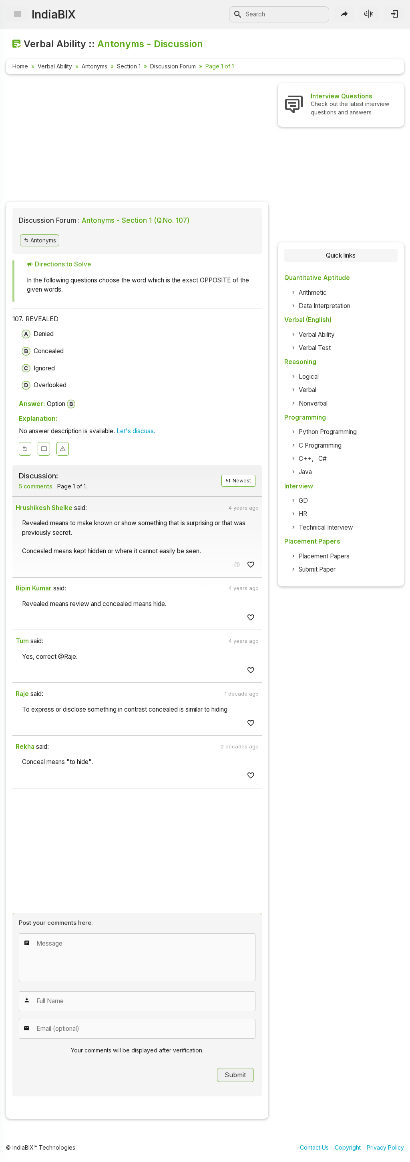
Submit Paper (317, 569)
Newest (241, 481)
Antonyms (94, 66)
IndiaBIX (54, 14)
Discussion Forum (173, 66)
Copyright (348, 1147)
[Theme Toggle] (369, 14)
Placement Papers (324, 556)
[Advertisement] (137, 139)
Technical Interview (326, 527)
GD (303, 500)
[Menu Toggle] (17, 14)
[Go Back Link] (25, 449)
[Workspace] (44, 449)
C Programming (320, 445)
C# (322, 458)
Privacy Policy (385, 1147)
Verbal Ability (55, 66)
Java (305, 472)
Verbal (307, 390)
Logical (309, 376)
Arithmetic (313, 292)
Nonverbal (313, 403)
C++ (305, 458)
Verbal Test (315, 348)
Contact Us (314, 1147)
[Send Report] (62, 449)
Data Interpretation (324, 306)
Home (20, 66)
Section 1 (129, 66)
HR (303, 514)
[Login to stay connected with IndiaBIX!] (394, 14)
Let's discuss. (136, 431)
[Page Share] (344, 14)
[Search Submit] (238, 14)
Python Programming (328, 432)
